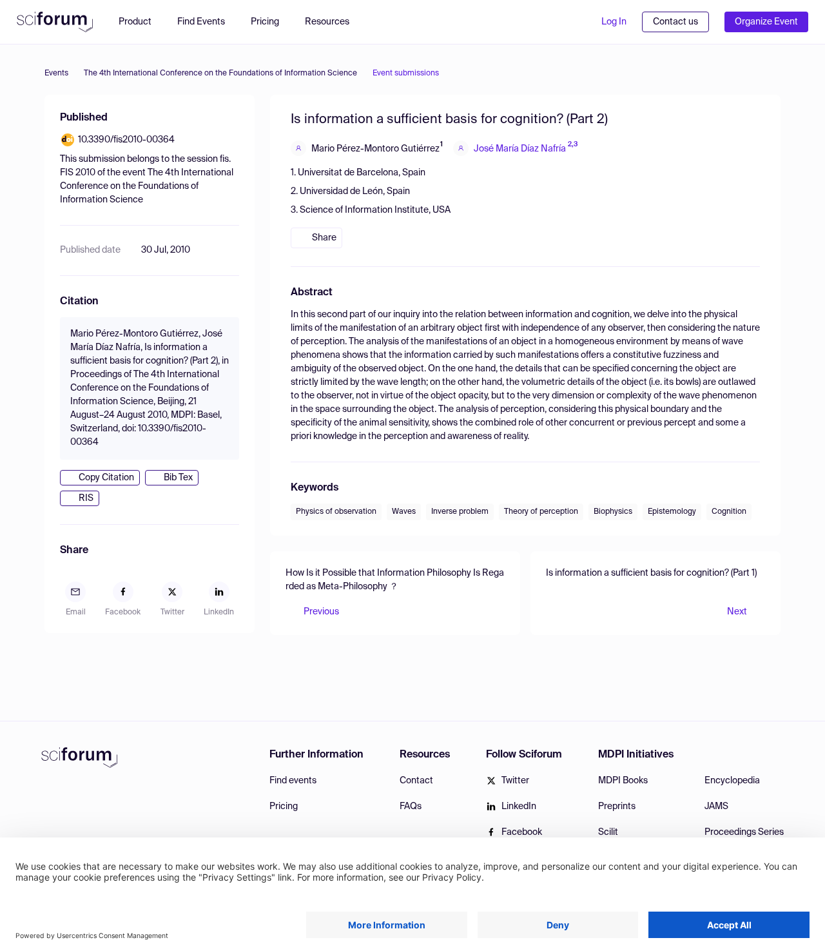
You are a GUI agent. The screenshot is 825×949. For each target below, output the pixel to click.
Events (56, 73)
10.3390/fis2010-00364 (126, 139)
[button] (333, 21)
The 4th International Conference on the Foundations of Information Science (220, 73)
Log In (613, 21)
